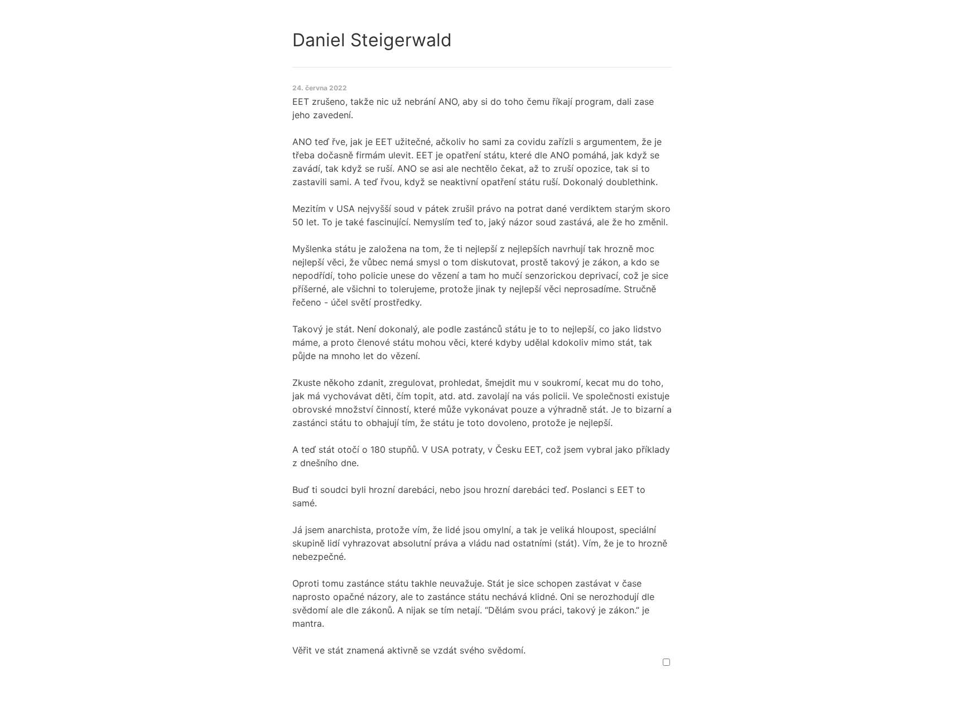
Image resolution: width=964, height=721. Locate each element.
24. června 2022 (319, 88)
